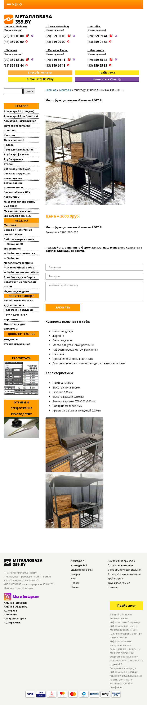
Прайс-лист (107, 72)
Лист (73, 578)
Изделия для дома (16, 291)
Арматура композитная (20, 121)
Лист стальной (14, 140)
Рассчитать (21, 358)
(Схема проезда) (13, 30)
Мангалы (10, 225)
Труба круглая (13, 159)
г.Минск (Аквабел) (57, 26)
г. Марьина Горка (57, 50)
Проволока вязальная (18, 149)
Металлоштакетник (17, 211)
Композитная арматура (121, 561)
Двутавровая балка (17, 125)
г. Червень (10, 50)
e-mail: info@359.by (40, 79)
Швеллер (10, 130)
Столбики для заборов (19, 277)
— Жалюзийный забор (19, 267)
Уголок (8, 164)
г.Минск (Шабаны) (15, 26)
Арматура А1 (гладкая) (19, 111)
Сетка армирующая (17, 168)
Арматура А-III (79, 565)
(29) (14, 36)
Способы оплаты (40, 72)
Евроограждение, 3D (18, 216)
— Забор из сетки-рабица (21, 272)
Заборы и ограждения (19, 239)
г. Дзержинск (95, 50)
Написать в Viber (105, 79)
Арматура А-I (78, 561)
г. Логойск (94, 26)
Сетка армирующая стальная (124, 569)
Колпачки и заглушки (18, 310)
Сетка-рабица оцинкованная (124, 574)
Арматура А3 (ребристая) (21, 116)
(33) (14, 42)
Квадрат (10, 135)
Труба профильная (16, 154)
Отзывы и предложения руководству (21, 408)
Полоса (9, 144)
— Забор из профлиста (19, 253)
